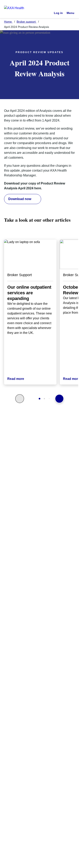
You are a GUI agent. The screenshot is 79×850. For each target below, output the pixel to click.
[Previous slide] (19, 398)
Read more (15, 378)
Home (8, 21)
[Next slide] (59, 398)
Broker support (26, 21)
